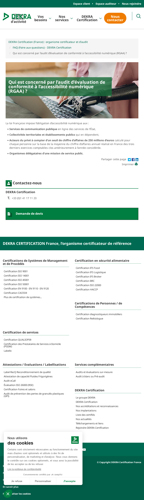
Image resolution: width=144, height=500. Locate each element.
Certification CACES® (15, 292)
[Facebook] (133, 159)
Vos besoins (40, 18)
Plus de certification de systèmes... (23, 297)
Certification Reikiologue (89, 318)
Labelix (8, 350)
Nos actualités (84, 419)
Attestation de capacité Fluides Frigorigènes (28, 376)
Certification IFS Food (88, 268)
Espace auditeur (106, 3)
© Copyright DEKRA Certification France (119, 462)
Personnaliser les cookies (17, 493)
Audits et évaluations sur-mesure (94, 372)
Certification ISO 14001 (16, 275)
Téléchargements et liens (89, 423)
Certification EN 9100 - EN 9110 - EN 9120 (26, 288)
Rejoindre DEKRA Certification (92, 427)
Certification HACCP (87, 289)
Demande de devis (29, 214)
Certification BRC (85, 281)
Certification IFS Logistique (91, 272)
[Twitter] (130, 159)
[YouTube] (84, 449)
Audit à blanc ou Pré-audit (90, 376)
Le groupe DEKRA (85, 397)
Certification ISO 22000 (88, 285)
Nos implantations (86, 410)
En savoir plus (10, 486)
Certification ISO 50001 (16, 284)
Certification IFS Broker (88, 276)
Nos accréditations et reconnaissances (97, 406)
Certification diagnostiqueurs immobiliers (99, 314)
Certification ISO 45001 (16, 280)
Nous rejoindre (131, 3)
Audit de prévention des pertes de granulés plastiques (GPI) (34, 395)
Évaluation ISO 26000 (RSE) (18, 385)
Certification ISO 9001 (16, 271)
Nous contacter (115, 18)
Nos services (62, 18)
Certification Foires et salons (19, 389)
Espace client (81, 3)
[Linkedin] (136, 159)
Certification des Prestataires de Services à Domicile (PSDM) (32, 345)
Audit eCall (10, 380)
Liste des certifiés (85, 414)
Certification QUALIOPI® (18, 339)
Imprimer (128, 164)
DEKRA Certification (87, 18)
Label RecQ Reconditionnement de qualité (27, 372)
